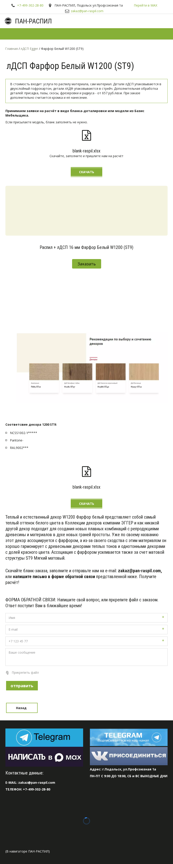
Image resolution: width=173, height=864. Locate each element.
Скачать (86, 172)
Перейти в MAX (145, 5)
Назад (21, 708)
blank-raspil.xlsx (86, 151)
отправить (22, 685)
